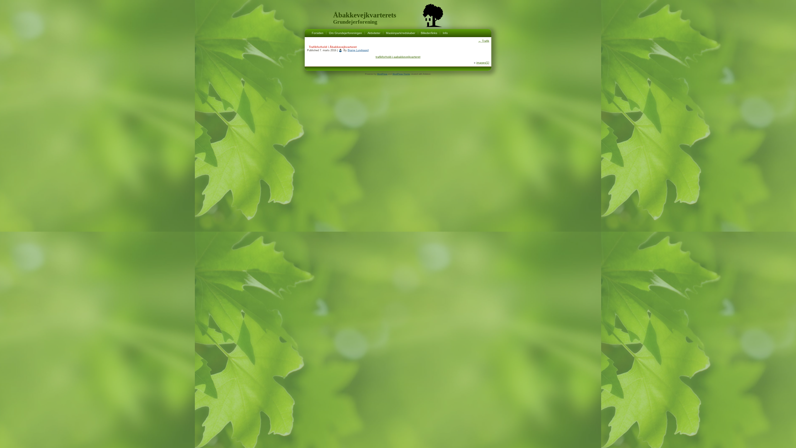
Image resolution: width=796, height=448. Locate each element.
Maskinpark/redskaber (400, 33)
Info (445, 33)
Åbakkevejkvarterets (364, 15)
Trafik (483, 41)
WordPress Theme (401, 74)
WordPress (382, 74)
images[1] (482, 62)
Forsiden (317, 33)
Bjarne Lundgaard (358, 50)
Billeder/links (429, 33)
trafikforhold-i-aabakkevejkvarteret (398, 56)
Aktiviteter (374, 33)
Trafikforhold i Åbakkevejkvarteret (333, 47)
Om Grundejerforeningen (345, 33)
